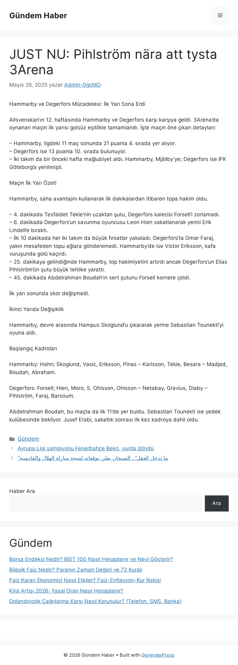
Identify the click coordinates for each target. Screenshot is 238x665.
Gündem (28, 439)
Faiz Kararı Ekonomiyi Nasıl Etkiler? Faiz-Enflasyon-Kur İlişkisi (85, 580)
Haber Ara (22, 491)
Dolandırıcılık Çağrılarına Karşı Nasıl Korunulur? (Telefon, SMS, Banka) (95, 601)
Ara (216, 503)
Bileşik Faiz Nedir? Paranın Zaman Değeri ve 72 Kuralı (75, 570)
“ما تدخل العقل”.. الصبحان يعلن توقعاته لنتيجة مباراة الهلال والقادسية (93, 458)
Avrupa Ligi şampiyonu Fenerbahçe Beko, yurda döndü (86, 448)
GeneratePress (157, 655)
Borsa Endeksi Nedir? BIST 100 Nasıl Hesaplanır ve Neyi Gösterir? (91, 559)
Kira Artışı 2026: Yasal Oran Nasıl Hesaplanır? (66, 591)
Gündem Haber (38, 15)
